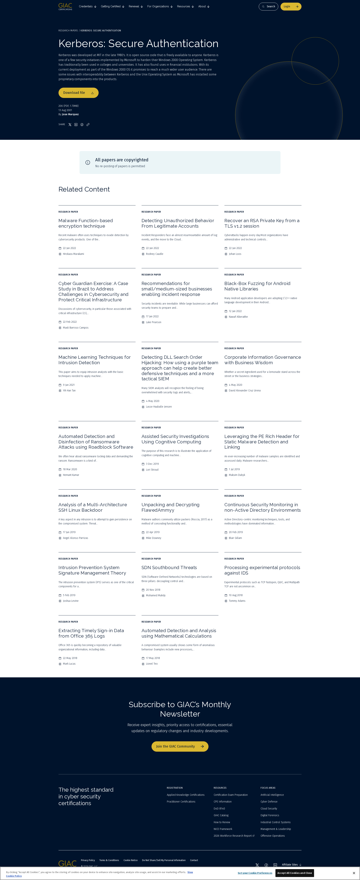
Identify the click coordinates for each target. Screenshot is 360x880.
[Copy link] (88, 124)
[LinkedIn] (275, 865)
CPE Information (223, 801)
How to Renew (222, 822)
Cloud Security (269, 808)
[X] (257, 865)
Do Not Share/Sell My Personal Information (164, 860)
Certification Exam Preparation (231, 795)
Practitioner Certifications (181, 801)
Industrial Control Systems (276, 822)
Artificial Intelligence (272, 795)
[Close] (354, 873)
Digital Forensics (270, 815)
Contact (194, 860)
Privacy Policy (88, 860)
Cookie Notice (131, 860)
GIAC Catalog (221, 815)
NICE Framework (223, 829)
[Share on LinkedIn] (76, 124)
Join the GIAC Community (175, 746)
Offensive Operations (273, 835)
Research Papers (68, 30)
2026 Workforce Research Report (233, 835)
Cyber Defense (269, 801)
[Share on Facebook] (82, 124)
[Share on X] (70, 124)
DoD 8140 (219, 808)
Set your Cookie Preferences (255, 873)
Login (287, 6)
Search (271, 6)
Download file (74, 93)
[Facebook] (266, 865)
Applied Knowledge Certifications (186, 795)
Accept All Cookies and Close (295, 873)
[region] (180, 873)
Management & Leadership (276, 829)
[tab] (87, 6)
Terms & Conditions (109, 860)
